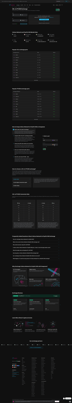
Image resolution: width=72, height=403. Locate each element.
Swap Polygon (52, 367)
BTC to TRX (33, 390)
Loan (51, 378)
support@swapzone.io (15, 372)
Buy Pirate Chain (43, 379)
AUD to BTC (42, 386)
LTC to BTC (33, 394)
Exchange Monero (34, 371)
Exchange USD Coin (34, 376)
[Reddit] (15, 365)
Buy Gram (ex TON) (43, 372)
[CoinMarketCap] (15, 367)
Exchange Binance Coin (34, 363)
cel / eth (38, 57)
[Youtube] (12, 367)
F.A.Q (22, 363)
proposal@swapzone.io (15, 374)
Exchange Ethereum (34, 360)
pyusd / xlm (39, 111)
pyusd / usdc (39, 116)
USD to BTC (42, 393)
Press (22, 360)
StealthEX (23, 377)
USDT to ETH (33, 386)
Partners (23, 372)
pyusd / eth (39, 96)
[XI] (12, 365)
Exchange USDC (33, 375)
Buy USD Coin (42, 375)
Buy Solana (42, 364)
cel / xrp (38, 67)
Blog (22, 359)
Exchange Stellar (34, 379)
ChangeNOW (23, 373)
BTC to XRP (33, 385)
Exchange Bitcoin (34, 359)
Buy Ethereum (43, 360)
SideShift (23, 380)
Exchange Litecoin (34, 372)
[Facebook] (18, 365)
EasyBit (23, 384)
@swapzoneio (14, 376)
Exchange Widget (24, 366)
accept (57, 401)
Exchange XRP (33, 368)
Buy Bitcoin (42, 359)
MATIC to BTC (33, 393)
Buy (51, 374)
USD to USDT (42, 394)
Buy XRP (42, 367)
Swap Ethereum (53, 359)
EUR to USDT (42, 389)
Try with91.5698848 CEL (44, 19)
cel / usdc (39, 77)
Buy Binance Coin (43, 363)
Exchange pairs (33, 382)
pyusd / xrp (39, 106)
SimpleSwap (23, 376)
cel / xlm (38, 72)
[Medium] (14, 367)
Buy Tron (42, 368)
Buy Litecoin (42, 371)
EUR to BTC (42, 382)
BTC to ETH (33, 389)
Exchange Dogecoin (34, 367)
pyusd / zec (39, 101)
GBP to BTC (42, 385)
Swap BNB (52, 360)
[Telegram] (14, 365)
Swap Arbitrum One (53, 368)
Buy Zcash (42, 376)
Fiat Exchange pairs (43, 381)
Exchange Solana (34, 364)
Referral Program (24, 370)
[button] (61, 4)
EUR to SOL (42, 390)
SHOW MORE (36, 80)
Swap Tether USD (53, 363)
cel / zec (38, 62)
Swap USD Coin (53, 364)
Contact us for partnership (35, 347)
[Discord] (17, 365)
